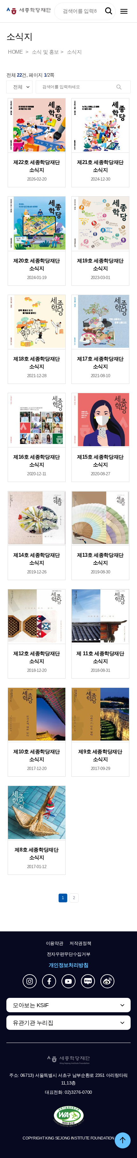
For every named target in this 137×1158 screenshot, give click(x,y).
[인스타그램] (30, 981)
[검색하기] (108, 11)
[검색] (124, 87)
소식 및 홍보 (45, 52)
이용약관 (54, 943)
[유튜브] (68, 981)
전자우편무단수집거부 (68, 954)
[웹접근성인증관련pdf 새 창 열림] (68, 1117)
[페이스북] (49, 981)
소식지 (74, 52)
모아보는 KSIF (31, 1005)
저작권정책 (80, 943)
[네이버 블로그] (88, 981)
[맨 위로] (123, 1140)
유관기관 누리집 (33, 1023)
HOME (16, 52)
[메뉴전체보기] (124, 11)
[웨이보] (107, 981)
